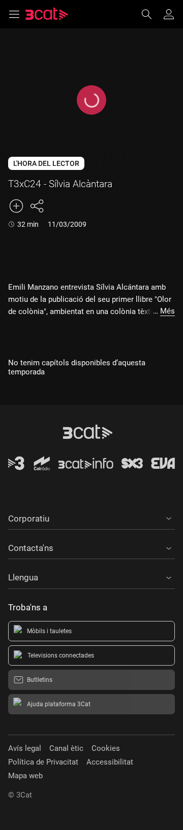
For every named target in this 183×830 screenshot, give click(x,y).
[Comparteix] (36, 206)
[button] (91, 517)
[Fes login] (169, 14)
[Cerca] (151, 14)
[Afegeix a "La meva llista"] (16, 206)
